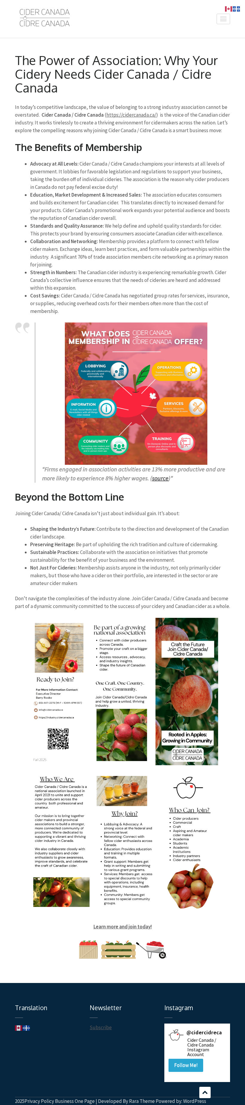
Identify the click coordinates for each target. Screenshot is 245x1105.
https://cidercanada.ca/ (131, 115)
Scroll (205, 1092)
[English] (19, 1027)
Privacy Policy (39, 1101)
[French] (26, 1027)
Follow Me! (186, 1065)
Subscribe (101, 1027)
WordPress (194, 1101)
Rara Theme (142, 1101)
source (160, 478)
